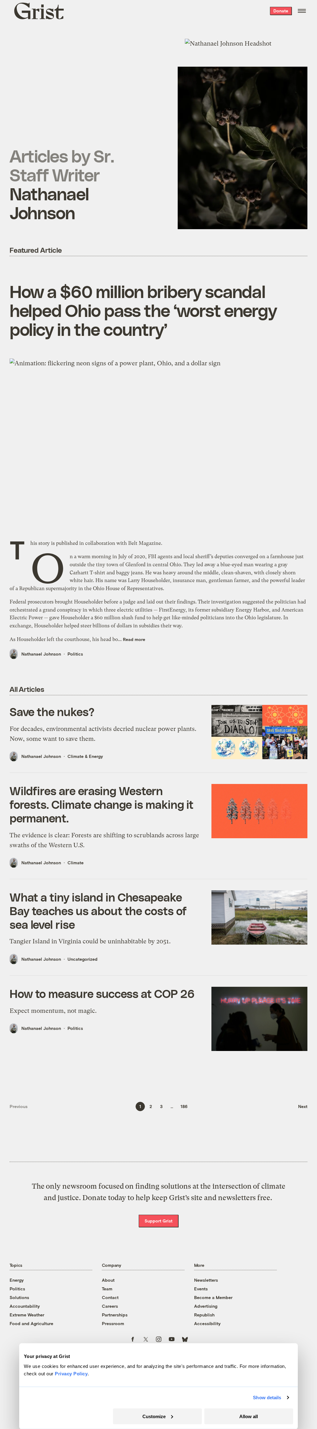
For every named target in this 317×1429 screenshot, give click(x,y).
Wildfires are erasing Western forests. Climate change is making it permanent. (102, 804)
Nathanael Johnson (41, 654)
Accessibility (207, 1323)
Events (201, 1288)
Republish (204, 1314)
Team (107, 1288)
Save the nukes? (52, 711)
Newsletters (206, 1280)
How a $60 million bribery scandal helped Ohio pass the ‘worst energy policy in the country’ (143, 310)
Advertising (205, 1306)
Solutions (19, 1297)
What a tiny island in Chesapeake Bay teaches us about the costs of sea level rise (98, 910)
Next (302, 1106)
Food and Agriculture (31, 1323)
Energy (17, 1280)
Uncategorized (82, 959)
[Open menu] (301, 10)
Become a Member (213, 1297)
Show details (267, 1397)
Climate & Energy (85, 756)
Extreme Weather (27, 1314)
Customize (154, 1416)
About (108, 1280)
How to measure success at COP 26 (102, 993)
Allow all (248, 1416)
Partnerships (115, 1314)
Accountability (25, 1306)
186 (184, 1106)
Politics (75, 654)
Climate (75, 862)
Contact (110, 1297)
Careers (110, 1306)
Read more (134, 639)
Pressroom (113, 1323)
